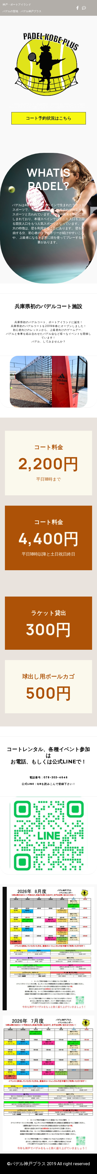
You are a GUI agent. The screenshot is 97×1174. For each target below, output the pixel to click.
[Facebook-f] (77, 8)
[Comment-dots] (84, 8)
